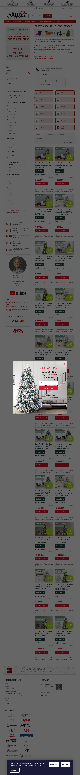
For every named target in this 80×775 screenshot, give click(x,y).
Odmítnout (54, 764)
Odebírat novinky (49, 388)
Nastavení (14, 770)
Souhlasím (65, 764)
